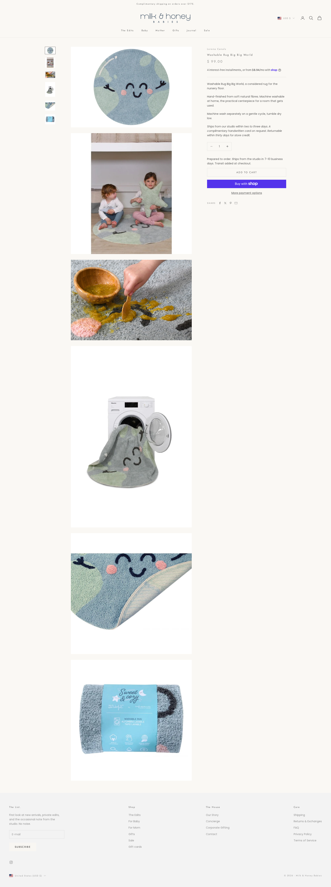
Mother (160, 30)
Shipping (299, 815)
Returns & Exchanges (308, 821)
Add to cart (246, 172)
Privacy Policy (303, 834)
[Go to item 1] (50, 50)
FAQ (296, 828)
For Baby (134, 821)
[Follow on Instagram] (11, 862)
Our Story (212, 815)
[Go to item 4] (50, 89)
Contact (211, 834)
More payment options (246, 193)
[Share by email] (236, 203)
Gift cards (135, 847)
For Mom (134, 828)
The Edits (127, 30)
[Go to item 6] (50, 119)
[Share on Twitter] (225, 203)
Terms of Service (305, 840)
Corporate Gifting (217, 828)
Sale (207, 30)
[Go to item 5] (50, 105)
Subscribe (23, 847)
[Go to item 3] (50, 75)
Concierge (213, 821)
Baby (145, 30)
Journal (191, 30)
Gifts (176, 30)
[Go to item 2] (50, 62)
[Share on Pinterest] (230, 203)
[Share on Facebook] (219, 203)
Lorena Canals (216, 49)
